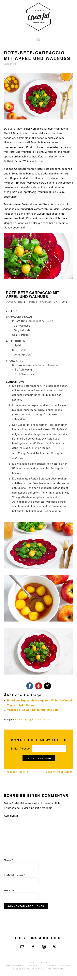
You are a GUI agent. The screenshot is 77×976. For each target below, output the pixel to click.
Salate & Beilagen (24, 719)
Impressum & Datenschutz (24, 965)
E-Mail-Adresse (14, 875)
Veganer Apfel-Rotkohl (22, 705)
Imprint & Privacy (58, 965)
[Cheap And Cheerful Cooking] (38, 28)
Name (8, 860)
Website (9, 890)
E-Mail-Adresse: (21, 748)
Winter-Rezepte (43, 719)
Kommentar (12, 815)
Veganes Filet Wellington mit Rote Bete (32, 710)
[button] (29, 685)
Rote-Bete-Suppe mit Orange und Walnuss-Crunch (40, 700)
